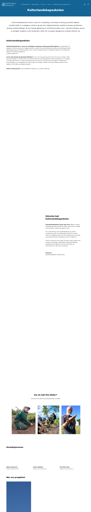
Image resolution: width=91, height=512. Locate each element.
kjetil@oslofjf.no (15, 468)
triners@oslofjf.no (68, 468)
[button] (88, 4)
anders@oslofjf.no (42, 468)
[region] (45, 420)
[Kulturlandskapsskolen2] (24, 420)
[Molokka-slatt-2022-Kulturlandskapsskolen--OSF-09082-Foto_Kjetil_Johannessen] (70, 420)
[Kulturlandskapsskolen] (48, 420)
